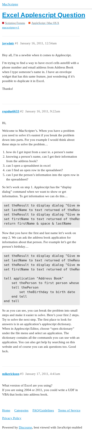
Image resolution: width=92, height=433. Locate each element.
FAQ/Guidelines (43, 410)
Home (6, 410)
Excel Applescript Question (43, 15)
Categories (21, 410)
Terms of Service (69, 410)
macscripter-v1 (10, 27)
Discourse (25, 427)
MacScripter (10, 4)
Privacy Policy (11, 418)
